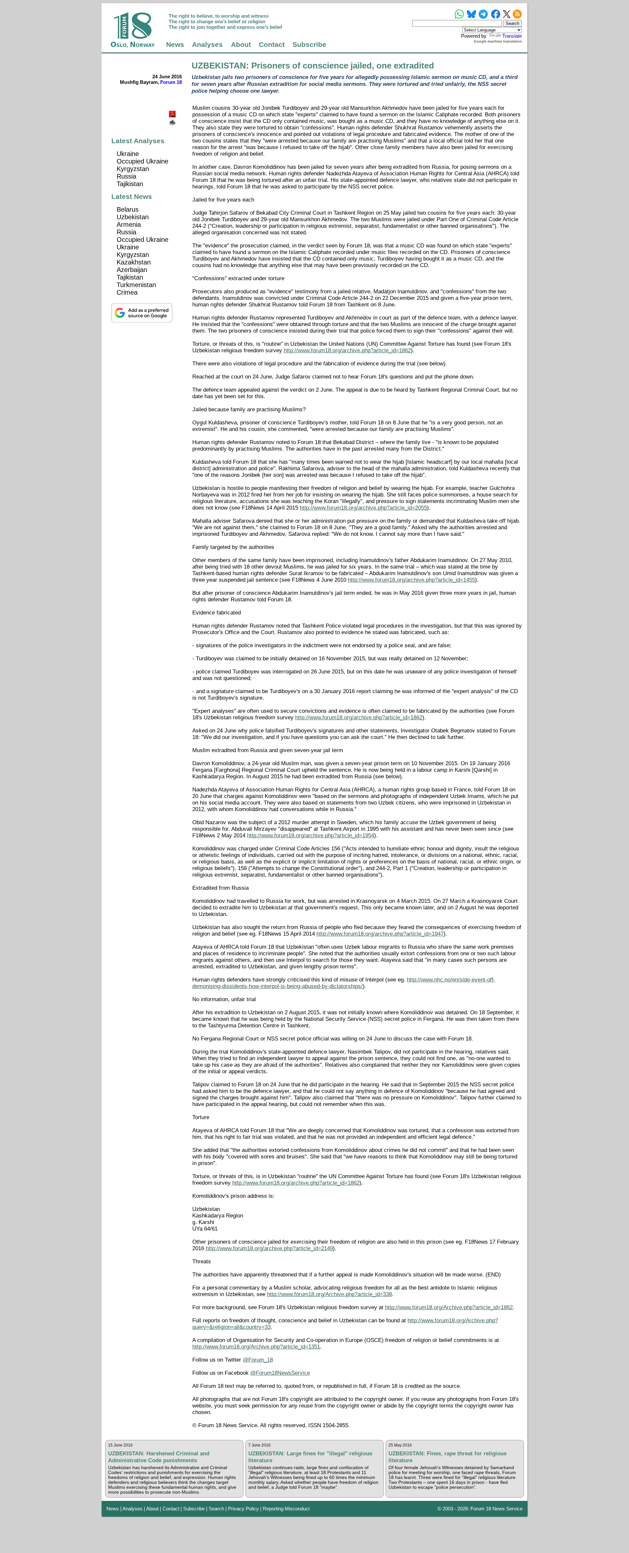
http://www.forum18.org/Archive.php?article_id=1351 (256, 1347)
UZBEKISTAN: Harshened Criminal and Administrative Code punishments (158, 1457)
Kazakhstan (134, 262)
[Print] (173, 120)
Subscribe (309, 45)
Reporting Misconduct (286, 1508)
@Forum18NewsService (280, 1373)
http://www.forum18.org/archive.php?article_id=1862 (347, 350)
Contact (272, 45)
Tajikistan (130, 183)
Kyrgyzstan (133, 168)
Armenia (129, 224)
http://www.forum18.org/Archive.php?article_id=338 (329, 1294)
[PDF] (173, 112)
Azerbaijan (132, 269)
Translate (512, 36)
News (175, 45)
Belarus (128, 209)
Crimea (127, 292)
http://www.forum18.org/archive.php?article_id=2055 (363, 508)
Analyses (207, 45)
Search (216, 1508)
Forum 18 (171, 82)
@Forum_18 (258, 1360)
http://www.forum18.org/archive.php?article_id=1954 (310, 835)
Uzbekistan (133, 217)
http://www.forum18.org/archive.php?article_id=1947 (380, 934)
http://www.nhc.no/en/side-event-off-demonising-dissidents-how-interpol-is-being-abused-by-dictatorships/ (343, 983)
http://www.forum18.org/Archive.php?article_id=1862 (449, 1307)
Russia (126, 176)
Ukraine (128, 153)
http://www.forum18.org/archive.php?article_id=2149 (269, 1248)
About (241, 45)
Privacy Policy (243, 1508)
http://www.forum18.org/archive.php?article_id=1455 (411, 580)
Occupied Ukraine (142, 161)
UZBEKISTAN (219, 65)
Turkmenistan (136, 284)
